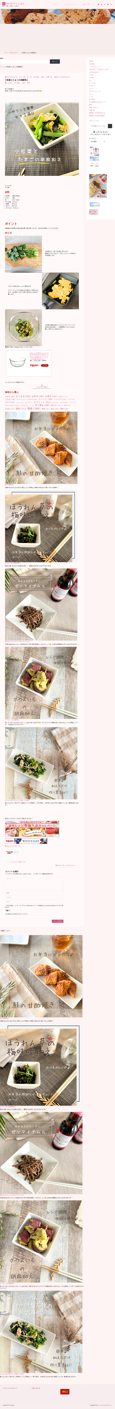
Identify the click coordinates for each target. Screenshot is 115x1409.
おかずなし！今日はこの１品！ (99, 69)
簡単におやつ (93, 107)
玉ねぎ (9, 409)
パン (31, 405)
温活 (60, 405)
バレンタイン (12, 405)
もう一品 (22, 77)
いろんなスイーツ (95, 66)
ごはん (10, 399)
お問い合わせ (36, 1388)
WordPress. (108, 1405)
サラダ (29, 77)
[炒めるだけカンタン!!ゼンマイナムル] (41, 604)
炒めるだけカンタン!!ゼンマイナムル (17, 641)
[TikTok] (104, 4)
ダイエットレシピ (95, 91)
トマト (63, 402)
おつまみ (23, 396)
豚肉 (46, 409)
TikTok (91, 61)
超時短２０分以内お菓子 (97, 115)
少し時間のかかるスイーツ (97, 102)
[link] (94, 4)
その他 (91, 77)
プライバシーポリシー (10, 1388)
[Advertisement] (57, 37)
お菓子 (51, 396)
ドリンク (72, 402)
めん (90, 80)
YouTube (92, 64)
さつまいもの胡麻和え (12, 720)
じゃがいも (31, 399)
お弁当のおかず (13, 52)
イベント (45, 399)
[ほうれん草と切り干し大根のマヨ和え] (41, 763)
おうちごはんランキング (96, 198)
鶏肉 (64, 409)
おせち (10, 397)
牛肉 (67, 405)
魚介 (55, 409)
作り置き (36, 77)
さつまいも (21, 399)
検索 (1, 58)
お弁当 (10, 83)
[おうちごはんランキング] (98, 185)
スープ (28, 402)
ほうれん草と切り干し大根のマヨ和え (17, 800)
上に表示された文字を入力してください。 (17, 914)
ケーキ (71, 399)
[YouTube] (101, 4)
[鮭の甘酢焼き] (41, 448)
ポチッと (55, 61)
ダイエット (42, 402)
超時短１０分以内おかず (62, 77)
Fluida (100, 1405)
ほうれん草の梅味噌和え (13, 563)
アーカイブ (92, 138)
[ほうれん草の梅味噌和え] (41, 526)
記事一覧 (49, 77)
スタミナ (20, 402)
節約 (42, 77)
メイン (91, 96)
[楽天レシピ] (111, 4)
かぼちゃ (62, 396)
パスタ (24, 405)
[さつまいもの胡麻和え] (41, 683)
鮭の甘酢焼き (9, 485)
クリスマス (60, 399)
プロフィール (94, 121)
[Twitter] (108, 4)
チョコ (55, 402)
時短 (54, 405)
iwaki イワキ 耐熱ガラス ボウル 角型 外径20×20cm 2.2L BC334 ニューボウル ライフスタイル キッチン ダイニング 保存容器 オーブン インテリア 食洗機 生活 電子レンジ (39, 356)
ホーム (2, 67)
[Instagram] (98, 4)
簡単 (28, 83)
